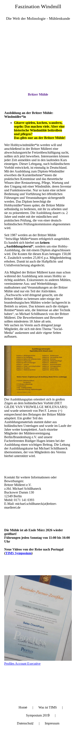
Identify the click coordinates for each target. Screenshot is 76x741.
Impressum (52, 723)
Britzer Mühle (38, 94)
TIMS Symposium (18, 553)
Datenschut (25, 723)
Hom (23, 707)
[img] (38, 47)
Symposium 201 (38, 715)
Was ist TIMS (47, 707)
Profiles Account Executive (22, 663)
